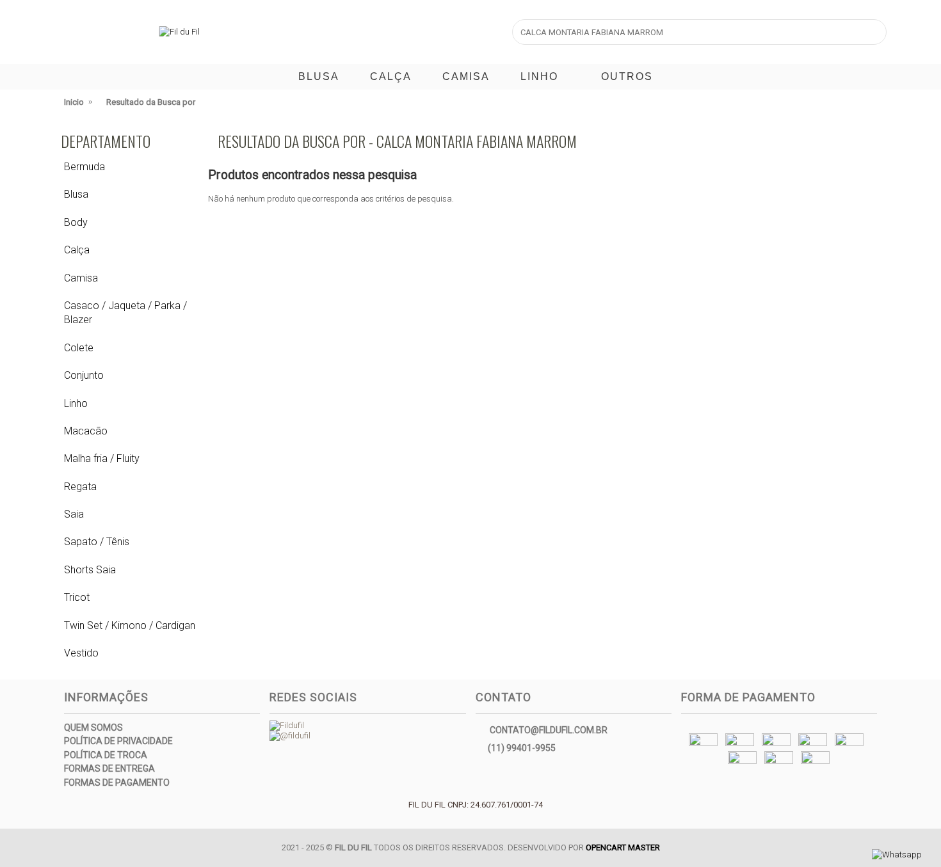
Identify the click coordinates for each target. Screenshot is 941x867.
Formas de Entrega (109, 768)
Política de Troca (105, 755)
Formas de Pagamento (117, 782)
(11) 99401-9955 (522, 747)
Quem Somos (93, 727)
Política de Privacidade (118, 741)
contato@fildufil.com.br (548, 729)
